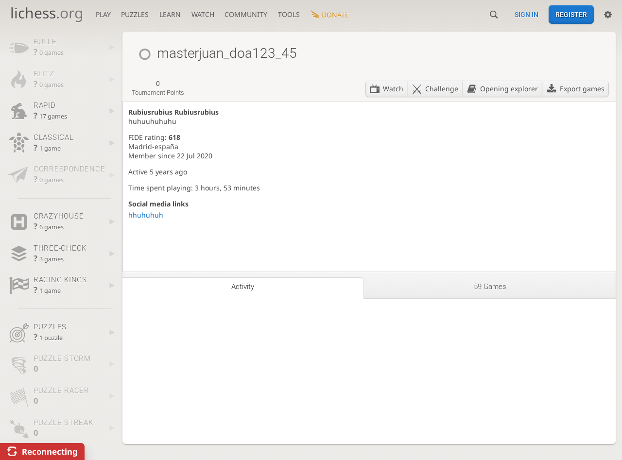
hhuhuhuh (145, 215)
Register (571, 14)
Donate (335, 14)
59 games (490, 286)
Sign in (526, 14)
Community (246, 14)
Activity (242, 286)
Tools (289, 14)
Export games (582, 88)
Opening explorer (509, 88)
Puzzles (135, 14)
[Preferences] (608, 14)
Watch (202, 14)
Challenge (441, 88)
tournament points (158, 88)
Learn (170, 14)
